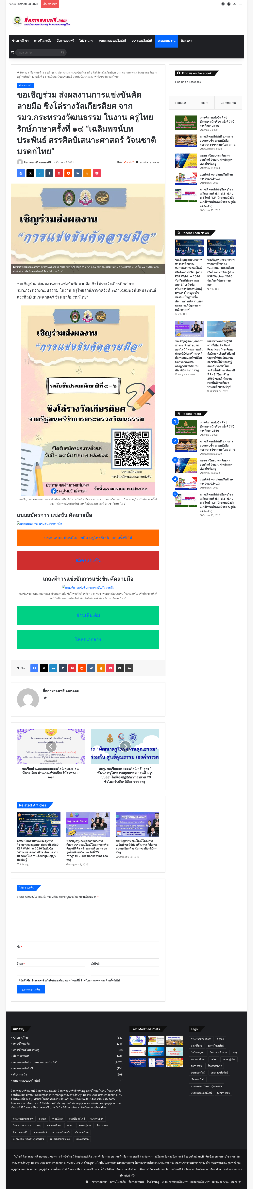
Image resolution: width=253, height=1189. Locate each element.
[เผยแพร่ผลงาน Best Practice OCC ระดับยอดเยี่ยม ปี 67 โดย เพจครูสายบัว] (174, 1051)
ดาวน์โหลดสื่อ (42, 40)
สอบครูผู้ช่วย (84, 1125)
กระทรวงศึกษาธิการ (23, 1118)
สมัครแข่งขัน (88, 560)
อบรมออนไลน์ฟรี (142, 40)
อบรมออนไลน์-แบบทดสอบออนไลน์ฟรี (35, 1062)
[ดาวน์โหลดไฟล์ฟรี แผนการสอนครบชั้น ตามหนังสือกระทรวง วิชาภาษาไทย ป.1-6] (186, 141)
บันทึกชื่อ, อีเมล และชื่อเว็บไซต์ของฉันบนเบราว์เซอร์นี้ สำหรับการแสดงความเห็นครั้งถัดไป (70, 980)
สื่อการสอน (102, 1125)
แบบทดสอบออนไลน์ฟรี (112, 40)
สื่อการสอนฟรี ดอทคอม (36, 162)
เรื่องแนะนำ (36, 72)
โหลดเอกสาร (88, 639)
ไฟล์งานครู (86, 40)
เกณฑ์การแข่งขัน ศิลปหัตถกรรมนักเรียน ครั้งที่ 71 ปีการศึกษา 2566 (217, 121)
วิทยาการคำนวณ (22, 1125)
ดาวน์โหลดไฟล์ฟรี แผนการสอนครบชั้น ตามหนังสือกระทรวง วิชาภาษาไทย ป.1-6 (218, 140)
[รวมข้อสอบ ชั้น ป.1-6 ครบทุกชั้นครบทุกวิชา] (174, 1062)
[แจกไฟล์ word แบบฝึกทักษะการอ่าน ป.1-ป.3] (186, 179)
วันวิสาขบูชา (97, 1118)
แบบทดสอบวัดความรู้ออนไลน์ (28, 1138)
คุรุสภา (42, 1118)
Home (23, 72)
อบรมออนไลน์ (40, 1132)
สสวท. (70, 1125)
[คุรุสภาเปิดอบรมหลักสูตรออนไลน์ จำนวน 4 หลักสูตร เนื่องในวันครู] (186, 161)
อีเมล (21, 963)
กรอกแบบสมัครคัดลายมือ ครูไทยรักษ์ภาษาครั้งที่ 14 (88, 537)
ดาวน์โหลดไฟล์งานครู (26, 1050)
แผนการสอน (82, 1138)
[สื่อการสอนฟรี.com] (46, 21)
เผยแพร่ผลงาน (167, 40)
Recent (203, 103)
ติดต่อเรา (186, 40)
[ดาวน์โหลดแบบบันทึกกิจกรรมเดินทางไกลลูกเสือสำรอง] (174, 1040)
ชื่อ (19, 946)
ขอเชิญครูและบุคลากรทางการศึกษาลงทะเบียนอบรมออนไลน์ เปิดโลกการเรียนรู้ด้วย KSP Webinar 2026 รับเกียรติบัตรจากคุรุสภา (221, 272)
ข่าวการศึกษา (20, 40)
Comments (228, 103)
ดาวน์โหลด (57, 1118)
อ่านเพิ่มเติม (88, 615)
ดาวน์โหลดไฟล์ (77, 1118)
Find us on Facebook (188, 81)
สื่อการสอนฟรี (65, 40)
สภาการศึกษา (54, 1125)
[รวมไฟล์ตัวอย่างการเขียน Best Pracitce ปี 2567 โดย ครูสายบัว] (137, 1062)
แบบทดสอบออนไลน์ (59, 1138)
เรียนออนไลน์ (82, 1132)
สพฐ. (38, 1125)
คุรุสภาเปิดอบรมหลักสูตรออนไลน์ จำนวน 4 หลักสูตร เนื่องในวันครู (216, 159)
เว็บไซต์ (95, 963)
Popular (180, 103)
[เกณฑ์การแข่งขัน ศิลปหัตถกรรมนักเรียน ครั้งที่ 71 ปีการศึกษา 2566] (186, 122)
